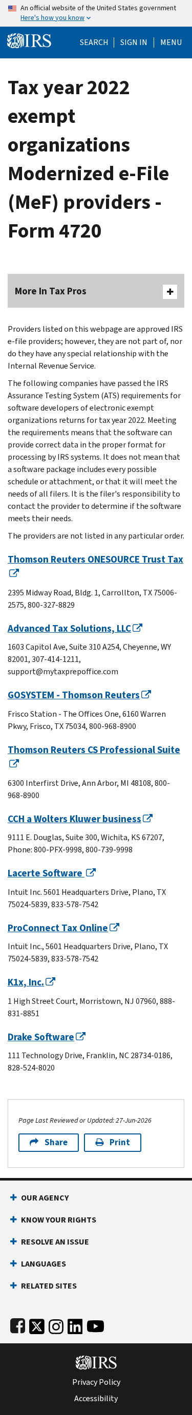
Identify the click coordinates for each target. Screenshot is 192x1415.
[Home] (29, 39)
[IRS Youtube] (95, 1324)
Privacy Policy (96, 1382)
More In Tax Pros (51, 291)
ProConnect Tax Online (58, 927)
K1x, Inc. (26, 982)
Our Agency (45, 1197)
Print (120, 1142)
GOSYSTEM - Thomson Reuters (74, 695)
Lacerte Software (46, 873)
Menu (171, 42)
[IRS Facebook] (17, 1324)
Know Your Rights (58, 1219)
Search (94, 42)
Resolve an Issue (55, 1241)
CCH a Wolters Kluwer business (74, 818)
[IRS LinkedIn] (75, 1324)
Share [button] (56, 1142)
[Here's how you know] (96, 13)
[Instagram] (56, 1324)
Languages (43, 1263)
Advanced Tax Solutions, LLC (69, 628)
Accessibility (96, 1398)
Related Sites (49, 1285)
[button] (133, 42)
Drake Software (41, 1037)
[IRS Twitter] (37, 1324)
